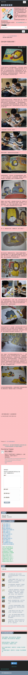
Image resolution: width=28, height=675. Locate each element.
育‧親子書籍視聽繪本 (12, 36)
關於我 (2, 669)
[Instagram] (6, 5)
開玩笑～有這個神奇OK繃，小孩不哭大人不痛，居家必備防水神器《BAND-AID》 (16, 602)
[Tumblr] (7, 5)
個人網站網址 (7, 497)
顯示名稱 (6, 489)
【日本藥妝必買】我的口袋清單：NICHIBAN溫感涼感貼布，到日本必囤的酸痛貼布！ (16, 575)
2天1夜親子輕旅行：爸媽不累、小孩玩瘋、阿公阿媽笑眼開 (14, 651)
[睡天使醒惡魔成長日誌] (7, 13)
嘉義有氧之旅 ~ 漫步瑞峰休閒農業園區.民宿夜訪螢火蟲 (14, 445)
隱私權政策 (6, 669)
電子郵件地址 (7, 493)
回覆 (6, 463)
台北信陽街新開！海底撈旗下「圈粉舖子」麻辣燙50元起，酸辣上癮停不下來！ (16, 586)
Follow (14, 663)
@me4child (14, 666)
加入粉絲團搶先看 (20, 22)
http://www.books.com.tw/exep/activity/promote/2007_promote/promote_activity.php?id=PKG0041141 (15, 460)
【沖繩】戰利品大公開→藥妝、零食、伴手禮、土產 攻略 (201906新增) (16, 611)
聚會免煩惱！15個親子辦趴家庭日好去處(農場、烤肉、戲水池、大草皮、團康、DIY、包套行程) (16, 621)
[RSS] (4, 5)
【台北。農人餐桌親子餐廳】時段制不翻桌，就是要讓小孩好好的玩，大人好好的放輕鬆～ (16, 616)
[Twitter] (9, 5)
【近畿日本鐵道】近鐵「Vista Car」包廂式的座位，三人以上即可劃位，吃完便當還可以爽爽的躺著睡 (16, 581)
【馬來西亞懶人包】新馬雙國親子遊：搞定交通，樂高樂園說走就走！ (16, 597)
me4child (6, 44)
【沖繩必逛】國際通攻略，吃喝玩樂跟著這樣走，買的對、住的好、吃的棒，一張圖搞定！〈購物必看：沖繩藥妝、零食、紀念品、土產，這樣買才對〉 (16, 592)
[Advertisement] (14, 429)
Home (4, 36)
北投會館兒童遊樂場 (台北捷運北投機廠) (14, 446)
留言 (5, 475)
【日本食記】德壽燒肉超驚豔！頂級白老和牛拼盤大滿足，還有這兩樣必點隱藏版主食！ (16, 607)
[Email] (2, 5)
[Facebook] (11, 5)
